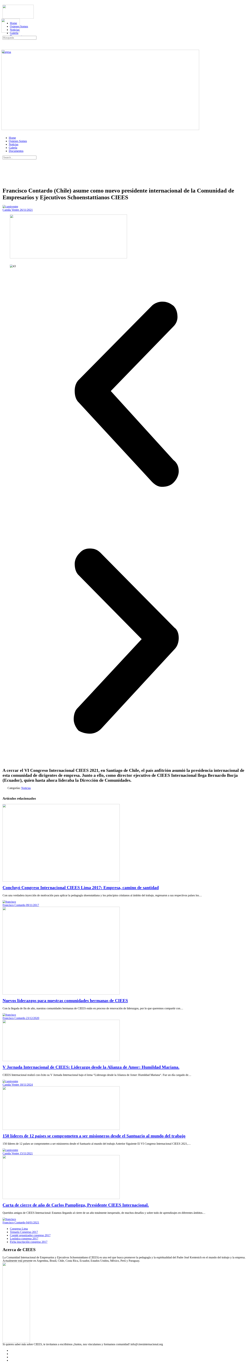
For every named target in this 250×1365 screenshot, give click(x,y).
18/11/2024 (26, 1084)
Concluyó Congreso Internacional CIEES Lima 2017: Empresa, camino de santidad (81, 887)
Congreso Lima (19, 1228)
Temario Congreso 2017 (24, 1232)
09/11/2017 (32, 905)
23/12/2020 (32, 1018)
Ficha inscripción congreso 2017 (28, 1241)
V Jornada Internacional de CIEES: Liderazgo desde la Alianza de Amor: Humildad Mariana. (91, 1067)
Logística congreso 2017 (24, 1238)
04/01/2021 (32, 1222)
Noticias (13, 144)
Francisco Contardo (14, 905)
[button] (126, 394)
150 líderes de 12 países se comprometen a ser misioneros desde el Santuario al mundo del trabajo (94, 1136)
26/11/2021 (26, 209)
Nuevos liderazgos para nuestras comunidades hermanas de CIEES (65, 1000)
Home (12, 137)
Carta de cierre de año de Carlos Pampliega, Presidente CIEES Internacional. (76, 1205)
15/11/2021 (26, 1153)
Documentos (16, 150)
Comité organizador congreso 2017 (30, 1235)
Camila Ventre (11, 209)
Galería (13, 147)
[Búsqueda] (5, 48)
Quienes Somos (18, 141)
